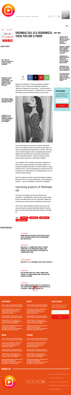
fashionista (34, 218)
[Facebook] (3, 40)
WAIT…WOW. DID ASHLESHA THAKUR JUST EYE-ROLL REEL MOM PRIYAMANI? (7, 62)
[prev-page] (55, 84)
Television (9, 29)
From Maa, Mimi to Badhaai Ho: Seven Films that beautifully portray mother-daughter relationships (65, 40)
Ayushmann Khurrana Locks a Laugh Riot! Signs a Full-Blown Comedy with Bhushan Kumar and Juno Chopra (65, 77)
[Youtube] (11, 40)
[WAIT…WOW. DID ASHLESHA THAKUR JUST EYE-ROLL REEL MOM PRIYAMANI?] (7, 53)
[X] (9, 40)
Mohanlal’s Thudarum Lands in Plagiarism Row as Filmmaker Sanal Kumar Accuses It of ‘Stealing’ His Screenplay (65, 50)
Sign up (62, 105)
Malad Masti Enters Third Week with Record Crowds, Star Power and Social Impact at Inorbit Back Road (7, 81)
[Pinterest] (41, 77)
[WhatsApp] (46, 77)
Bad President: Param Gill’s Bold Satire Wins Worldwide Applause (7, 100)
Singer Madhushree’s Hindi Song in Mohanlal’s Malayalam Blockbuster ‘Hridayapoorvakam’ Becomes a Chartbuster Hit (12, 327)
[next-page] (58, 84)
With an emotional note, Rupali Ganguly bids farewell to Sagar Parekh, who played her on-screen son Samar (35, 274)
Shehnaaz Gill (44, 218)
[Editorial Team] (4, 37)
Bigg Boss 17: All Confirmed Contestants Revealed (36, 262)
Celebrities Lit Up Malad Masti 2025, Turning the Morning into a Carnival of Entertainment (7, 118)
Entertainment (26, 259)
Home (2, 29)
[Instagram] (6, 40)
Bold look (24, 218)
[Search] (59, 16)
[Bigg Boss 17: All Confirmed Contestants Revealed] (10, 261)
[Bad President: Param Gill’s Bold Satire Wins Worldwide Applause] (7, 92)
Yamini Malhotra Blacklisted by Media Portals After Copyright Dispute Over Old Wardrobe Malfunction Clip (35, 237)
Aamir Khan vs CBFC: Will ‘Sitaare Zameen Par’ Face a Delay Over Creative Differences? (65, 68)
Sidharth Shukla (21, 220)
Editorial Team (9, 37)
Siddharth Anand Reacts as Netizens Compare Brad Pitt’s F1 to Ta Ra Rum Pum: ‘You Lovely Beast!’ (65, 14)
